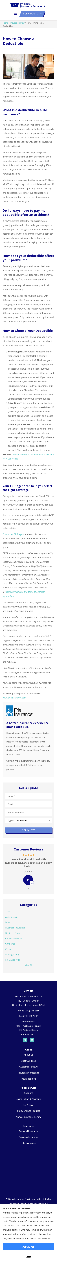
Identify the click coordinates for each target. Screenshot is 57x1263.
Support (28, 1092)
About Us (28, 1054)
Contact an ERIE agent (14, 534)
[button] (15, 13)
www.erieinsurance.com (14, 697)
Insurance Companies (28, 1072)
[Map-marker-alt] (25, 1040)
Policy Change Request (28, 1110)
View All (28, 965)
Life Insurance (28, 1143)
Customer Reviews (28, 1066)
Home (5, 22)
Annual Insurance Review (28, 1116)
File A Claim (28, 1105)
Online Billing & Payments (28, 1098)
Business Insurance (28, 1137)
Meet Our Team (28, 1060)
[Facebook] (32, 1040)
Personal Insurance (28, 1131)
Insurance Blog (17, 22)
